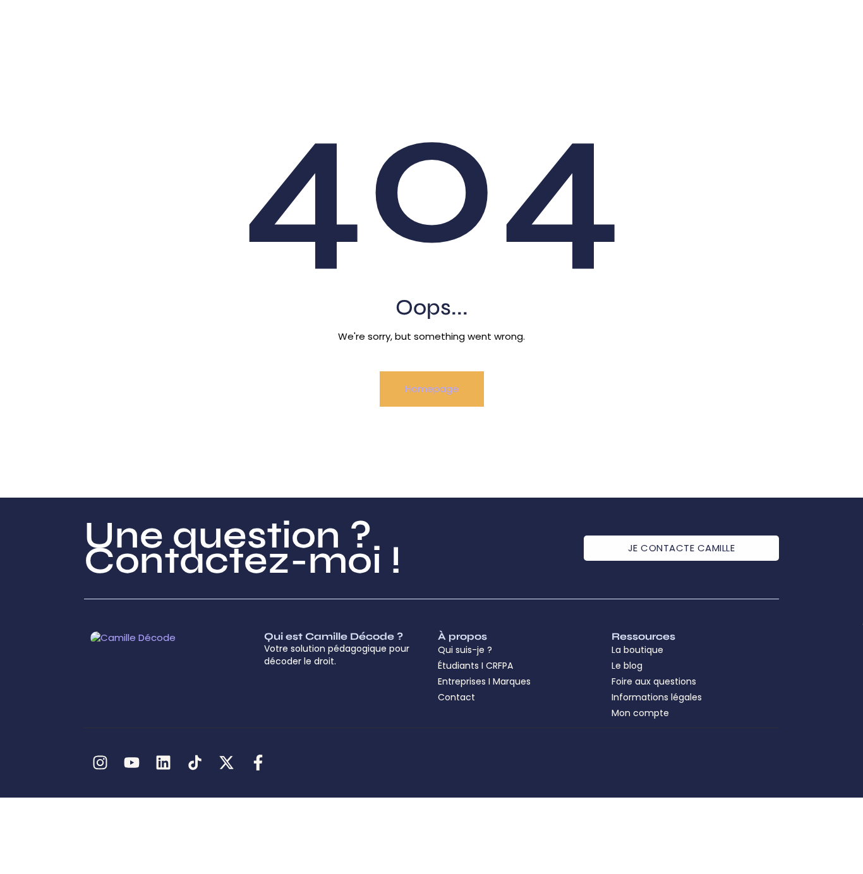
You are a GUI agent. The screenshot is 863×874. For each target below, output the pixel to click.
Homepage (432, 388)
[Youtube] (131, 763)
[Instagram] (100, 763)
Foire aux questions (654, 681)
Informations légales (657, 697)
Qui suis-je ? (465, 650)
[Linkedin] (163, 763)
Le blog (627, 665)
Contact (456, 697)
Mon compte (640, 713)
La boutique (637, 650)
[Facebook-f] (258, 763)
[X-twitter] (226, 763)
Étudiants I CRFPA (475, 665)
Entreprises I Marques (484, 681)
